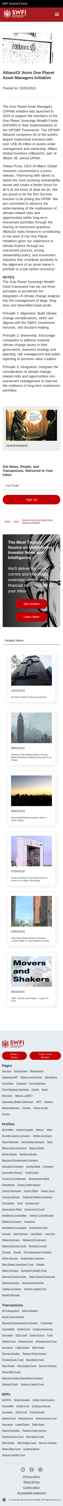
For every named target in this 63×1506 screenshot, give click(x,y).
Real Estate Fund (26, 1365)
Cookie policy (31, 1487)
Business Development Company (20, 1160)
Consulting (8, 1083)
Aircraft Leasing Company (16, 1135)
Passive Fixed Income (34, 1353)
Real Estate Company (32, 1258)
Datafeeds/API (10, 1077)
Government (32, 1203)
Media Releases (10, 1107)
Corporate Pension (12, 1172)
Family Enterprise (11, 1190)
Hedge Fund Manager (42, 1215)
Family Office (31, 1190)
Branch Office (36, 1148)
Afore (50, 1129)
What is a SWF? (24, 1095)
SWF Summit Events (14, 3)
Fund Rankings (37, 1083)
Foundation (8, 1203)
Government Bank (12, 1209)
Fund (20, 1203)
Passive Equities (11, 1353)
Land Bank (36, 1233)
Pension (6, 1252)
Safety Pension (10, 1270)
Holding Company (11, 1221)
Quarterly (21, 1083)
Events (35, 1089)
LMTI (38, 1101)
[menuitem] (8, 1072)
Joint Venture (20, 1233)
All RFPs (6, 1399)
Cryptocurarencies (43, 1329)
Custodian (7, 1412)
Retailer (40, 1264)
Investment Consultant (14, 1227)
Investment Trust (38, 1227)
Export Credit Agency (28, 1184)
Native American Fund (14, 1246)
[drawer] (57, 14)
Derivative (7, 1335)
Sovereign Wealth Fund (34, 1270)
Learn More (36, 617)
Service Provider (48, 1365)
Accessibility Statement (31, 1493)
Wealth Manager (11, 1295)
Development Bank (39, 1178)
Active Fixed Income (13, 1316)
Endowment (8, 1184)
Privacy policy (31, 1476)
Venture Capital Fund (32, 1384)
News (45, 1089)
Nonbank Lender (38, 1246)
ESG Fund (21, 1335)
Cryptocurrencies (41, 1406)
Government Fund (34, 1209)
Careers (48, 1101)
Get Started (36, 605)
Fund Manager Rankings (15, 1089)
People (17, 1252)
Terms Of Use (31, 1482)
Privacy (6, 1114)
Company (48, 1166)
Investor (6, 1233)
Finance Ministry (11, 1197)
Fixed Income (37, 1335)
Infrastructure (25, 1341)
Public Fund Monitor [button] (45, 1056)
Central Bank (33, 1166)
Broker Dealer (9, 1154)
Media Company (11, 1239)
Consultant (46, 1323)
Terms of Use (40, 1107)
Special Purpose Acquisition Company (22, 1378)
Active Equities (30, 1310)
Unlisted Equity (10, 1384)
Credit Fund (23, 1329)
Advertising (51, 1077)
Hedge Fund (9, 1341)
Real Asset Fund (35, 1359)
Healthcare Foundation (14, 1215)
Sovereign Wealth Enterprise (17, 1101)
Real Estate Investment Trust (17, 1264)
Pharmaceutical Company (38, 1252)
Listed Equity (22, 1347)
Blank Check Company (14, 1148)
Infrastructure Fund (46, 1341)
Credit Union (32, 1172)
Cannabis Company (13, 1166)
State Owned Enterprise (42, 1276)
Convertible (8, 1329)
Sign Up (31, 499)
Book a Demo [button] (14, 1056)
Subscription (20, 1071)
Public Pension (10, 1258)
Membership (37, 1071)
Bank (50, 1141)
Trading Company (11, 1289)
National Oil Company (34, 1239)
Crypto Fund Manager (14, 1178)
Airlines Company (42, 1135)
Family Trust (47, 1190)
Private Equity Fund (12, 1359)
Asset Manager (10, 1141)
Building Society (28, 1154)
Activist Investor (24, 1129)
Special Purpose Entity (14, 1276)
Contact (26, 1107)
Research (7, 1095)
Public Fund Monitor (31, 1077)
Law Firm (50, 1233)
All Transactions (10, 1310)
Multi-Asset (38, 1347)
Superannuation (10, 1282)
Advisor (40, 1129)
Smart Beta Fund (11, 1372)
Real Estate (8, 1365)
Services (6, 1071)
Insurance (29, 1221)
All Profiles (7, 1129)
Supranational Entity (33, 1282)
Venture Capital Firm (35, 1289)
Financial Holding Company (38, 1197)
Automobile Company (33, 1141)
